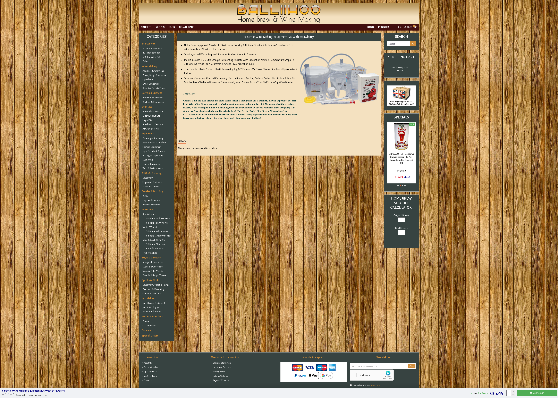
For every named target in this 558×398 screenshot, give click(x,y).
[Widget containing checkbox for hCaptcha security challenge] (372, 375)
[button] (398, 185)
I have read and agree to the (366, 385)
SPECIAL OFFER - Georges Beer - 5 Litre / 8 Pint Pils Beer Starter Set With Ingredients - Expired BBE (401, 158)
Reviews (182, 141)
